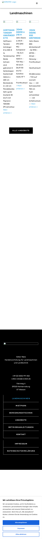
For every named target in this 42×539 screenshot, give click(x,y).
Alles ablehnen (21, 534)
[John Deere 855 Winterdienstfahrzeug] (34, 23)
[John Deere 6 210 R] (21, 23)
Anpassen (21, 528)
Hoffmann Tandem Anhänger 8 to (9, 34)
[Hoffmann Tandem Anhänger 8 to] (8, 23)
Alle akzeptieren (21, 522)
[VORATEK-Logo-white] (21, 343)
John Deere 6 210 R (20, 32)
